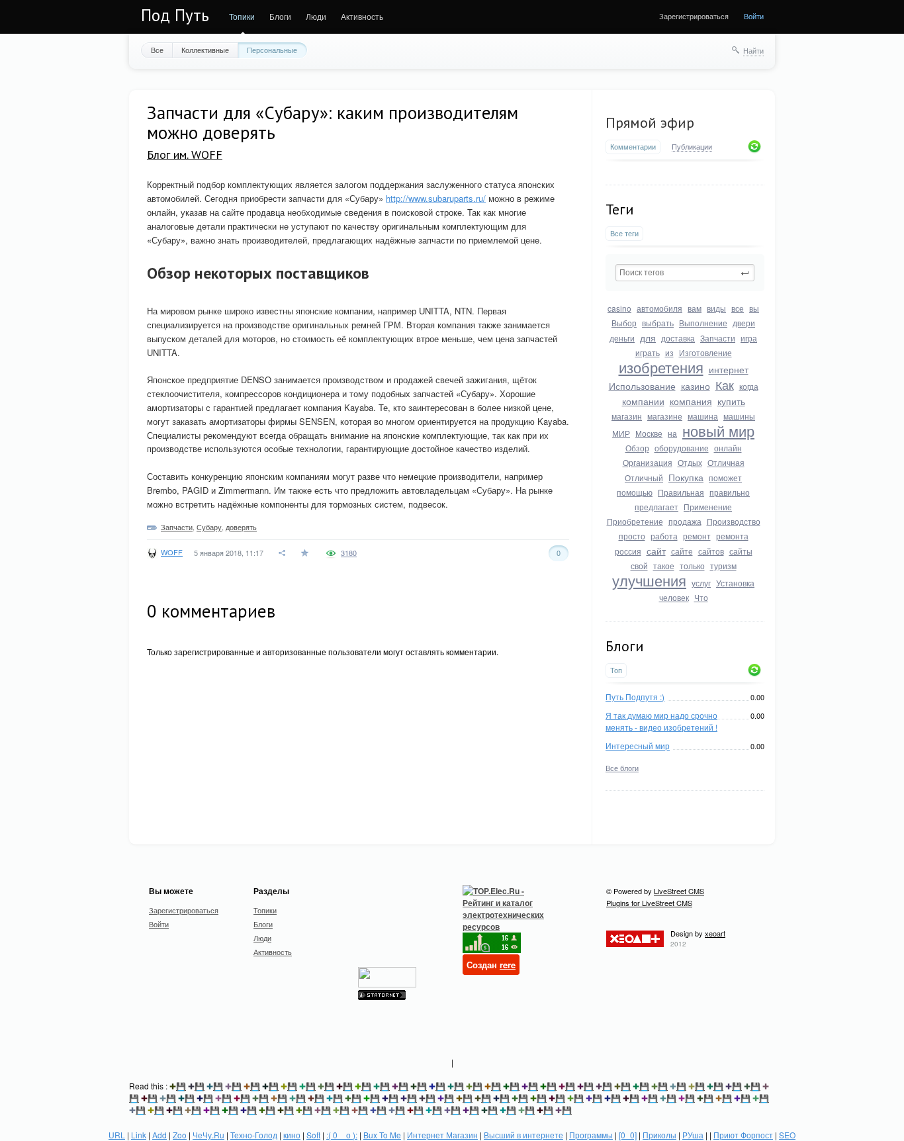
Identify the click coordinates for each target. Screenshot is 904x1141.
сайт (656, 550)
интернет (728, 369)
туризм (723, 565)
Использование (642, 385)
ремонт (697, 535)
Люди (316, 16)
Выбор (624, 322)
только (692, 565)
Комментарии (633, 146)
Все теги (624, 233)
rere (508, 964)
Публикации (692, 147)
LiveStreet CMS (679, 891)
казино (695, 385)
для (648, 337)
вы (754, 308)
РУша (692, 1134)
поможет (725, 477)
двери (744, 322)
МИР (621, 433)
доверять (241, 527)
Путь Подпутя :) (635, 696)
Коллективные (205, 49)
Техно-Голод (253, 1134)
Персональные (272, 49)
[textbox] (684, 272)
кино (291, 1134)
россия (628, 551)
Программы (591, 1134)
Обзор (637, 447)
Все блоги (622, 767)
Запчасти (717, 337)
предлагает (656, 506)
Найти (753, 50)
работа (664, 535)
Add (159, 1134)
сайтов (711, 551)
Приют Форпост (743, 1134)
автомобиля (659, 308)
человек (674, 597)
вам (694, 308)
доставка (678, 337)
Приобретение (635, 521)
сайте (682, 551)
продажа (684, 521)
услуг (701, 582)
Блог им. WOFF (184, 154)
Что (701, 597)
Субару (209, 527)
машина (703, 416)
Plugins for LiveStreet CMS (649, 902)
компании (643, 401)
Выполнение (703, 322)
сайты (740, 551)
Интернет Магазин (442, 1134)
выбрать (658, 322)
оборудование (682, 447)
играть (647, 352)
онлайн (728, 447)
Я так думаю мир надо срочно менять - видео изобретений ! (661, 721)
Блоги (280, 16)
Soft (313, 1134)
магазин (626, 416)
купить (731, 401)
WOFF (172, 552)
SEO (787, 1134)
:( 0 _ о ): (341, 1134)
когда (748, 386)
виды (716, 308)
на (672, 433)
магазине (664, 416)
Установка (735, 582)
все (737, 308)
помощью (635, 492)
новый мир (718, 430)
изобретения (661, 367)
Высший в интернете (523, 1134)
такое (663, 565)
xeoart (715, 933)
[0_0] (628, 1134)
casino (619, 308)
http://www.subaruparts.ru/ (436, 198)
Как (724, 384)
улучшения (649, 580)
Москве (648, 433)
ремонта (732, 535)
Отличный (644, 477)
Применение (708, 506)
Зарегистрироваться (694, 16)
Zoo (180, 1134)
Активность (362, 16)
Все (157, 49)
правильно (729, 492)
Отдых (690, 462)
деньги (622, 337)
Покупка (685, 477)
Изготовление (705, 352)
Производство (733, 521)
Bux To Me (382, 1134)
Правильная (681, 492)
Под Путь (175, 15)
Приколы (659, 1134)
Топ (616, 670)
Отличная (726, 462)
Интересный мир (638, 745)
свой (639, 565)
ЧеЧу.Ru (208, 1134)
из (669, 352)
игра (749, 337)
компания (691, 401)
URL (117, 1134)
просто (632, 535)
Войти (754, 16)
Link (138, 1134)
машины (739, 416)
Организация (647, 462)
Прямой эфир (650, 122)
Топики (242, 16)
